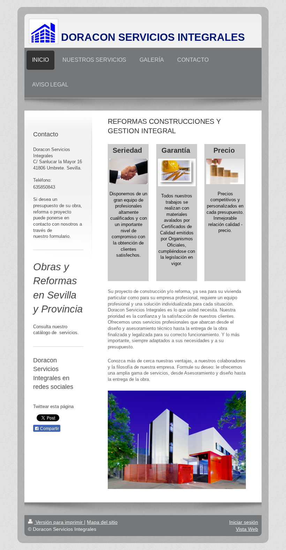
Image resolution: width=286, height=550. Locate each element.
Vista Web (247, 529)
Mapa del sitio (102, 522)
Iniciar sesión (243, 522)
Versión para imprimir (59, 522)
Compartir (49, 428)
